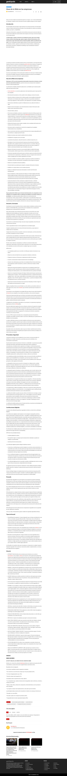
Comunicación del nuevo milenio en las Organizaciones (36, 748)
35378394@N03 (29, 732)
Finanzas (46, 769)
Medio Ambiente (56, 764)
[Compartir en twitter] (36, 11)
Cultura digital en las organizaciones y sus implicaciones (23, 748)
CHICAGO (13, 712)
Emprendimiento (47, 768)
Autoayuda (46, 764)
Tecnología (55, 768)
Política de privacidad (29, 768)
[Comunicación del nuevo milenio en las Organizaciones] (36, 742)
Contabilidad (47, 765)
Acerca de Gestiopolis (29, 764)
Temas (32, 1)
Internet (37, 527)
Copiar (8, 719)
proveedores (10, 555)
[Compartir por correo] (41, 11)
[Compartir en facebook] (33, 11)
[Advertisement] (24, 16)
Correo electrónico (11, 91)
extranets (21, 287)
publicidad (27, 114)
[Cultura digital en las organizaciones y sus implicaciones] (24, 742)
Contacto (26, 1)
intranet (8, 293)
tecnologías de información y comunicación (24, 704)
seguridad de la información (11, 704)
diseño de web (28, 70)
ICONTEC (18, 712)
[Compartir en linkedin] (38, 11)
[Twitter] (55, 1)
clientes (20, 555)
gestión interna (27, 64)
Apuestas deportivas (29, 769)
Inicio (21, 1)
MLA (10, 712)
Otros (55, 765)
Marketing (22, 663)
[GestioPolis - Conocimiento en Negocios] (10, 761)
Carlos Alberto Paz (11, 11)
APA (7, 712)
